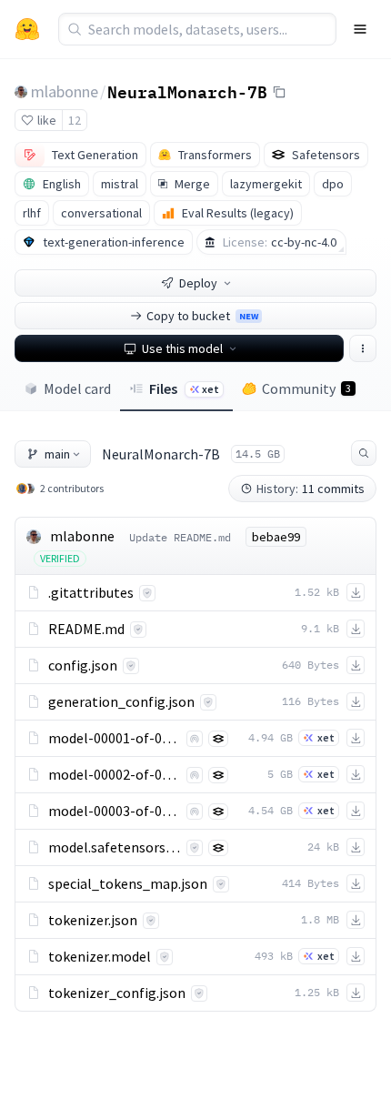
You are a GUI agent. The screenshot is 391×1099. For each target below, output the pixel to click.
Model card (77, 388)
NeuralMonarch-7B (187, 91)
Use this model (182, 348)
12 (74, 120)
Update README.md (180, 537)
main (57, 454)
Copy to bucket (202, 316)
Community (306, 388)
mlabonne (64, 91)
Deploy (198, 283)
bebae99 (276, 537)
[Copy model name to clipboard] (279, 92)
